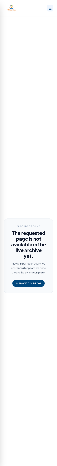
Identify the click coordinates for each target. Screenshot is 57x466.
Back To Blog (30, 283)
